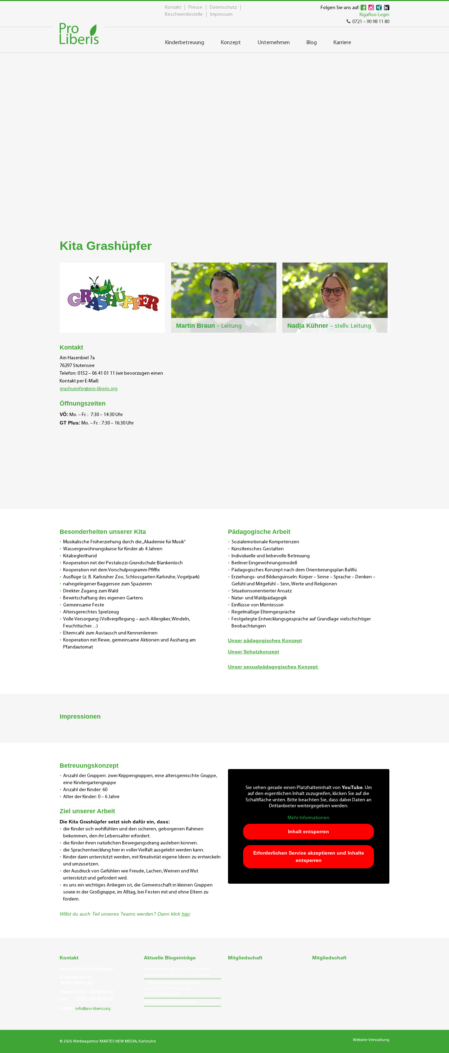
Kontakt (173, 7)
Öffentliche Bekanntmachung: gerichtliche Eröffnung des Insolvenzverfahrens (172, 988)
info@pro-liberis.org (92, 1009)
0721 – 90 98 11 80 (370, 22)
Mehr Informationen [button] (308, 818)
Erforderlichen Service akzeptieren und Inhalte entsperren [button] (308, 856)
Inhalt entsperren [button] (308, 831)
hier (186, 914)
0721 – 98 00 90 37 (95, 999)
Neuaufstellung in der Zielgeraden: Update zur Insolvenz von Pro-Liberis (177, 972)
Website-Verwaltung (371, 1040)
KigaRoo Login (374, 15)
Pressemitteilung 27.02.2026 (172, 1002)
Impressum (221, 14)
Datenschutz (223, 7)
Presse (195, 7)
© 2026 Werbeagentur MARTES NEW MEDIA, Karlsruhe (108, 1041)
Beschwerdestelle (184, 14)
